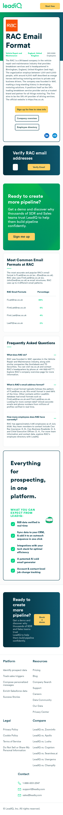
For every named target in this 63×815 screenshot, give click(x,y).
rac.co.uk (35, 367)
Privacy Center (41, 712)
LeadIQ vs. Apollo (42, 735)
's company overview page (30, 372)
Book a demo (42, 619)
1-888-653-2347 (31, 783)
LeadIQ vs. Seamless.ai (45, 753)
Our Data (38, 706)
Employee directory (27, 127)
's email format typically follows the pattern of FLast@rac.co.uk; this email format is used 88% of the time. (31, 396)
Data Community (42, 700)
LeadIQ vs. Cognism (44, 747)
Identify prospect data (15, 670)
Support (37, 688)
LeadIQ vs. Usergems (44, 759)
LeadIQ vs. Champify (44, 765)
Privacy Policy (10, 729)
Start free (50, 6)
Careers (37, 694)
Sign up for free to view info (31, 109)
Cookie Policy (10, 735)
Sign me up (21, 236)
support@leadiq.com (34, 789)
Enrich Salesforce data (15, 691)
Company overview (27, 118)
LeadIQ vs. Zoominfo (44, 729)
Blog (35, 676)
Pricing (36, 670)
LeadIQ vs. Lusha (42, 741)
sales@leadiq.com (32, 795)
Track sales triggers (13, 676)
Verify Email (39, 167)
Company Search (42, 682)
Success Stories (11, 697)
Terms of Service (12, 741)
